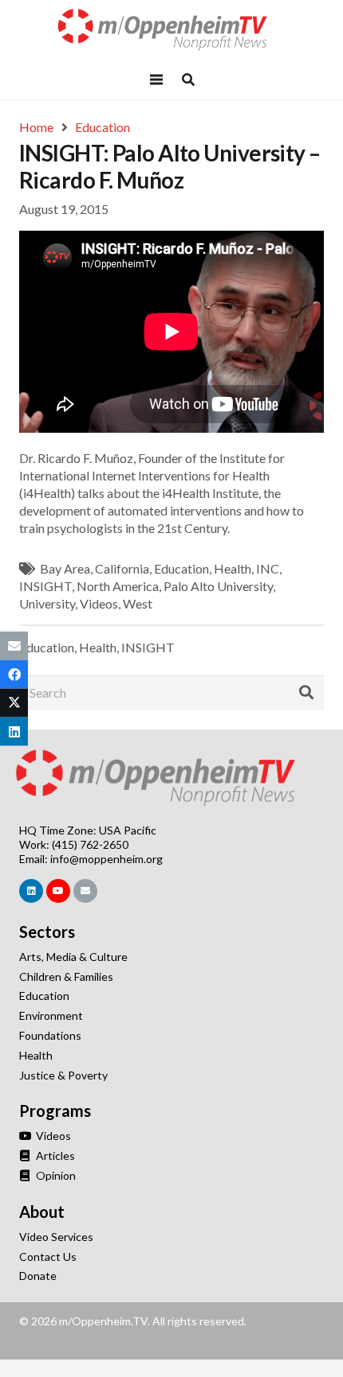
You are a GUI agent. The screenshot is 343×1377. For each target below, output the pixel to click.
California (122, 568)
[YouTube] (58, 891)
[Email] (85, 891)
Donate (38, 1275)
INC (267, 568)
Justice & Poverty (63, 1075)
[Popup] (188, 79)
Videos (99, 603)
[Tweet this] (14, 703)
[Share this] (14, 673)
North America (118, 585)
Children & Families (66, 976)
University (47, 603)
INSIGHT (45, 585)
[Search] (306, 693)
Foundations (50, 1035)
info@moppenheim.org (106, 858)
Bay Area (65, 568)
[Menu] (156, 79)
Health (232, 568)
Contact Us (48, 1256)
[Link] (171, 30)
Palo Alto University (218, 585)
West (137, 603)
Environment (51, 1015)
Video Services (56, 1236)
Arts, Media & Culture (73, 956)
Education (181, 568)
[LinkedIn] (31, 891)
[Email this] (14, 645)
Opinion (55, 1175)
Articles (54, 1155)
